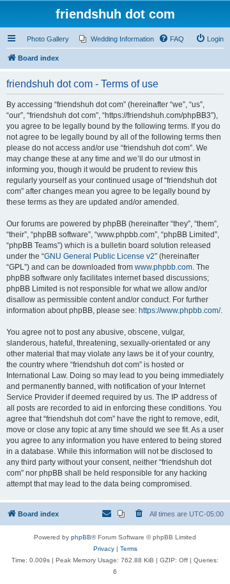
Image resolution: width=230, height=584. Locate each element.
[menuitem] (116, 39)
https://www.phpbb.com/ (179, 310)
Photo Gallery (48, 39)
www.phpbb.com (163, 267)
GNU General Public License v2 (99, 256)
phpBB (81, 537)
